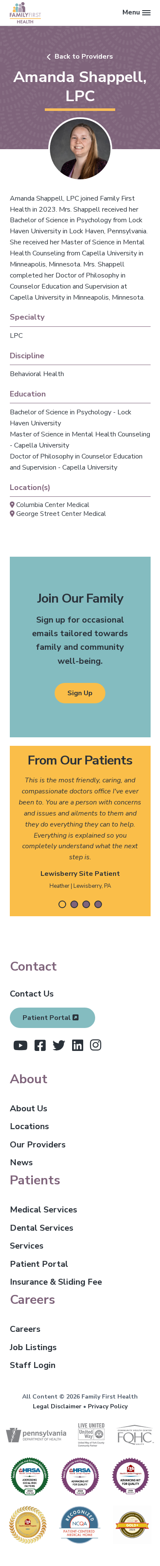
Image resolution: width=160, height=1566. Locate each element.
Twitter (58, 1045)
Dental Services (41, 1228)
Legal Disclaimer (57, 1406)
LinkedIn (77, 1045)
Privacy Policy (108, 1406)
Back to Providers (84, 56)
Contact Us (32, 994)
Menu (131, 12)
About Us (28, 1108)
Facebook (40, 1045)
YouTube (20, 1045)
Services (27, 1246)
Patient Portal (48, 1017)
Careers (25, 1329)
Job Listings (33, 1347)
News (21, 1162)
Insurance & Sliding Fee (56, 1282)
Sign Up (80, 693)
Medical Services (43, 1209)
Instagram (95, 1044)
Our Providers (38, 1144)
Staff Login (32, 1365)
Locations (29, 1126)
